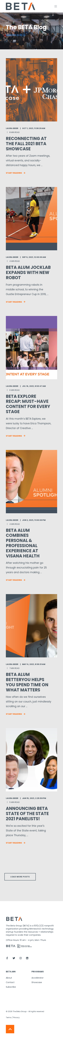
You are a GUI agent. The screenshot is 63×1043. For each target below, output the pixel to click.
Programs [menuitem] (38, 972)
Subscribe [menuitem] (11, 986)
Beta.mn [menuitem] (11, 972)
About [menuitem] (9, 977)
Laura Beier (12, 128)
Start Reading (14, 173)
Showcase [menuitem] (37, 982)
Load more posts (20, 876)
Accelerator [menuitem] (38, 977)
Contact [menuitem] (10, 982)
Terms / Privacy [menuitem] (13, 1017)
